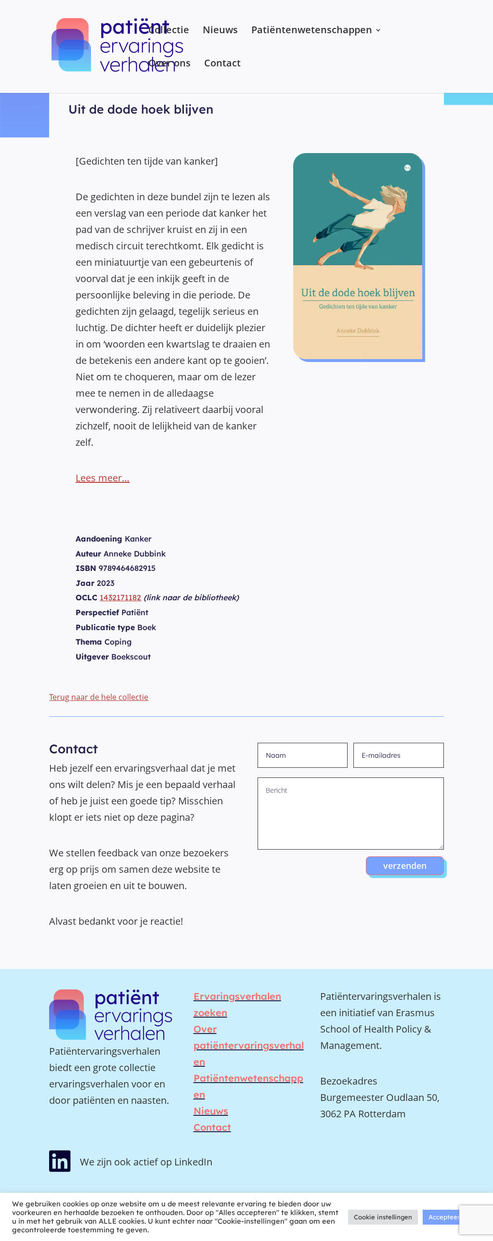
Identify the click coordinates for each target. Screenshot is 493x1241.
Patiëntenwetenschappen (311, 31)
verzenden (405, 865)
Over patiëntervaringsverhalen (249, 1045)
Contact (222, 64)
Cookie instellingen (383, 1217)
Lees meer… (103, 477)
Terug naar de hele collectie (98, 697)
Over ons (169, 64)
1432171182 (120, 597)
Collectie (168, 31)
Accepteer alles (451, 1217)
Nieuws (220, 31)
